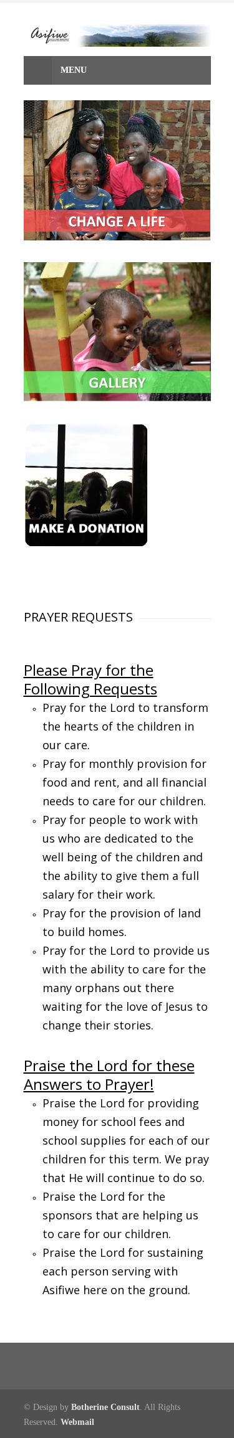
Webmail (77, 1422)
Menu (72, 70)
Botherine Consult (105, 1407)
